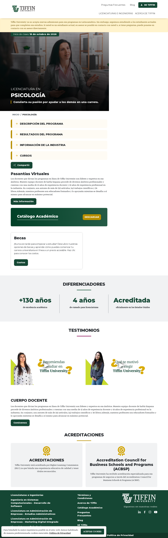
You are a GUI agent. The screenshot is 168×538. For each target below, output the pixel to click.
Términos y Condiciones (84, 497)
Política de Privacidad (120, 535)
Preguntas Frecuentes (113, 5)
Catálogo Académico (90, 507)
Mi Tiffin (82, 525)
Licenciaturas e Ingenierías (27, 495)
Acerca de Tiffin (87, 503)
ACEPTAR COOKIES (92, 531)
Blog (132, 5)
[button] (23, 201)
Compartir (23, 165)
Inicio (15, 114)
